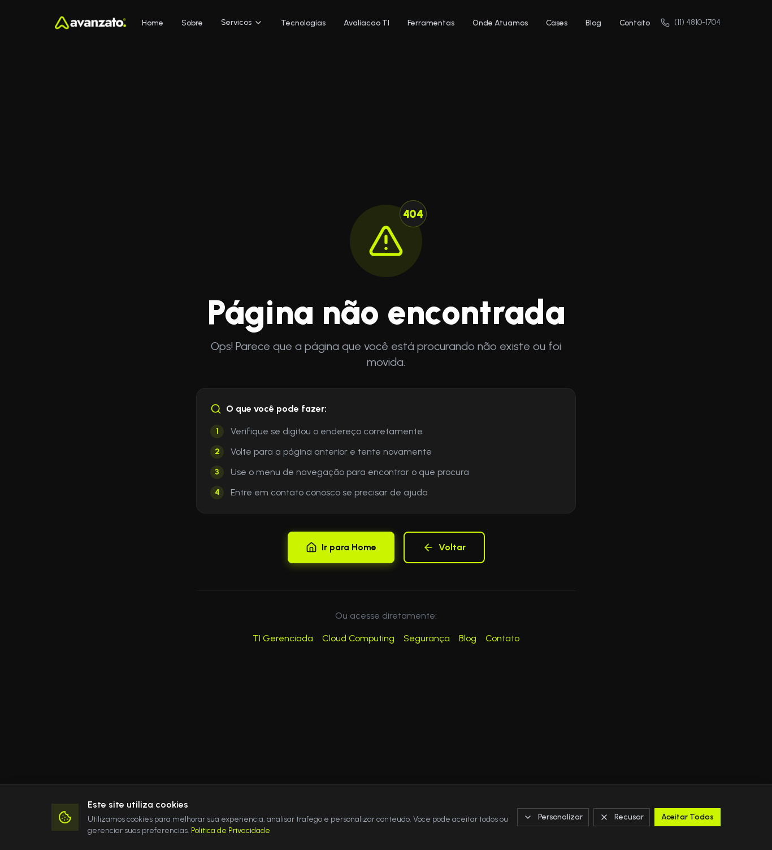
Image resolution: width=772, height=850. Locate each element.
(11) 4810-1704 (697, 22)
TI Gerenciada (283, 638)
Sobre (192, 23)
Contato (634, 23)
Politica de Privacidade (230, 830)
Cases (556, 23)
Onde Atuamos (500, 23)
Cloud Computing (358, 638)
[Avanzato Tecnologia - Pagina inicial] (91, 22)
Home (152, 23)
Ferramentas (430, 23)
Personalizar (560, 817)
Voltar (452, 547)
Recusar (629, 817)
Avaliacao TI (366, 23)
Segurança (427, 638)
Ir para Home (349, 547)
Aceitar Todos (687, 817)
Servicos (236, 22)
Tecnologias (303, 23)
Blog (593, 23)
